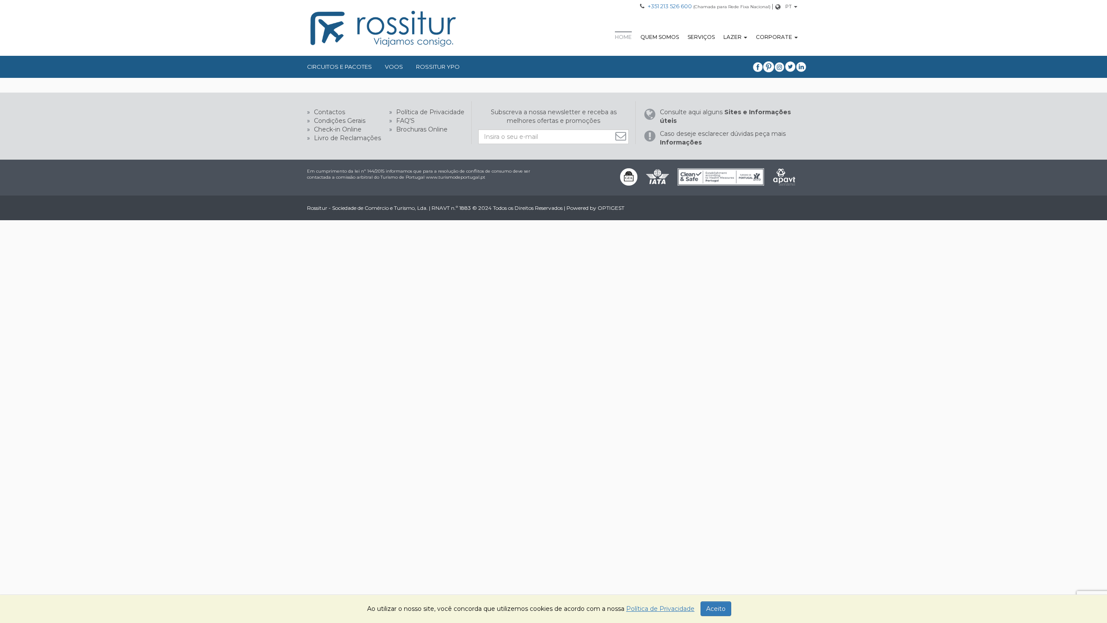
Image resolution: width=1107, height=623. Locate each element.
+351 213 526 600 (670, 6)
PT (788, 6)
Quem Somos (659, 37)
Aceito (716, 609)
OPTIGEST (611, 208)
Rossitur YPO (438, 66)
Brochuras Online (421, 129)
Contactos (328, 112)
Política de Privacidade (429, 112)
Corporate (774, 37)
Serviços (701, 37)
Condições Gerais (338, 121)
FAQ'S (404, 121)
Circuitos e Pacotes (339, 66)
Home (623, 37)
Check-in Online (337, 129)
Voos (394, 66)
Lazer (732, 37)
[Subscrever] (622, 136)
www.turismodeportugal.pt (455, 177)
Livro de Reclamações (346, 138)
